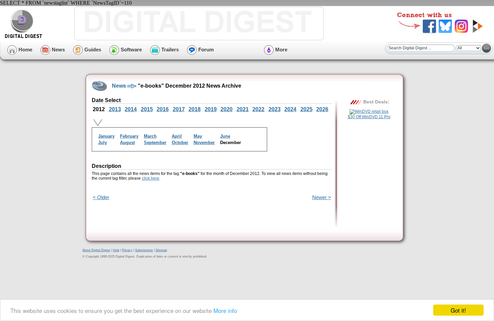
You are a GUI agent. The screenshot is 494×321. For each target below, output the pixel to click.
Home (24, 49)
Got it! (458, 310)
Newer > (321, 197)
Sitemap (161, 250)
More (280, 49)
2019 (211, 109)
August (127, 142)
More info (225, 310)
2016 (163, 109)
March (150, 136)
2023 (275, 109)
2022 (258, 109)
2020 (226, 109)
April (177, 136)
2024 (290, 109)
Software (130, 49)
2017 (179, 109)
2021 (243, 109)
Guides (92, 49)
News (57, 49)
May (198, 136)
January (106, 136)
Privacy (127, 250)
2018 (195, 109)
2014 (131, 109)
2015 (147, 109)
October (180, 142)
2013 (115, 109)
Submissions (144, 250)
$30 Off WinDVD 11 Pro (369, 116)
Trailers (169, 49)
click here (150, 178)
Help (116, 250)
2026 (322, 109)
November (204, 142)
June (225, 136)
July (102, 142)
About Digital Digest (96, 250)
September (155, 142)
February (129, 136)
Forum (205, 49)
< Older (101, 197)
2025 (306, 109)
